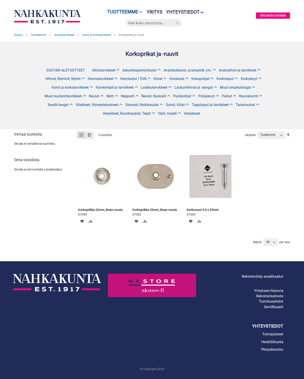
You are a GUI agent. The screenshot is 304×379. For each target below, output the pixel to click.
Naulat (94, 96)
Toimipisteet (272, 334)
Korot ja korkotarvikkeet (96, 35)
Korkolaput (225, 79)
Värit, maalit (167, 113)
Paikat (227, 96)
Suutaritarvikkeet (64, 35)
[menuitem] (124, 12)
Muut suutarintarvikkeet (63, 96)
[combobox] (154, 22)
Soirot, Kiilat (175, 105)
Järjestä (250, 135)
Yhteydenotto (272, 349)
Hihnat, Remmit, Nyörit (63, 79)
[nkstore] (152, 285)
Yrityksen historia (268, 290)
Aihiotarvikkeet (103, 70)
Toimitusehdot (271, 301)
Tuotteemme (39, 35)
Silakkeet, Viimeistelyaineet (97, 105)
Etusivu (19, 35)
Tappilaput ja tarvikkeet (210, 105)
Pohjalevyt (206, 96)
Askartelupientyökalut (139, 70)
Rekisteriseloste (269, 296)
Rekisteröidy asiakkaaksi (262, 276)
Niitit (110, 96)
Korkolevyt (249, 79)
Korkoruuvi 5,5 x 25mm (203, 210)
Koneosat (176, 79)
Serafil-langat (58, 105)
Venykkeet (192, 113)
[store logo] (48, 16)
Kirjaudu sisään (273, 15)
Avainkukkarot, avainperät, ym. (188, 70)
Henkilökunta (272, 342)
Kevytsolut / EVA (133, 79)
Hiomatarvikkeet (100, 79)
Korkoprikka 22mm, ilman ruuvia (100, 210)
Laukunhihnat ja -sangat (193, 87)
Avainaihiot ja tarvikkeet (237, 70)
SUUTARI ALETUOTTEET (65, 70)
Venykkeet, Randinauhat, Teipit (127, 113)
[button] (82, 221)
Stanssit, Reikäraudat (142, 105)
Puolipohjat (182, 96)
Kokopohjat (200, 79)
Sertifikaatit (273, 307)
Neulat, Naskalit (153, 96)
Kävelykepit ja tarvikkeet (115, 87)
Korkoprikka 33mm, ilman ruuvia (154, 210)
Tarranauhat (245, 105)
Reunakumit (248, 96)
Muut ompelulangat (235, 87)
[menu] (123, 12)
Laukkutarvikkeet (154, 87)
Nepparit (127, 96)
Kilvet (158, 79)
